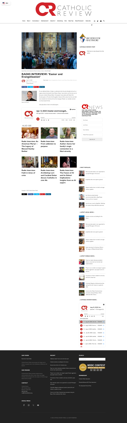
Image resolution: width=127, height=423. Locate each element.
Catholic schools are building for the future (59, 362)
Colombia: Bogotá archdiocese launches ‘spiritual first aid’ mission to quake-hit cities (95, 285)
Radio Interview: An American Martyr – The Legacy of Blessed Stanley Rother (30, 146)
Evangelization (55, 80)
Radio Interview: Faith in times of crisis (28, 172)
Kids (66, 20)
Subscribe (88, 20)
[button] (103, 21)
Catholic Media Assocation (84, 378)
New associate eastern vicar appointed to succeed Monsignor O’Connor (95, 225)
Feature (59, 80)
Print (24, 194)
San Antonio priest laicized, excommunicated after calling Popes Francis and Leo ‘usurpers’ (94, 197)
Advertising (60, 20)
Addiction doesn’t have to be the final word (59, 358)
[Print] (22, 194)
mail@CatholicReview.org (27, 393)
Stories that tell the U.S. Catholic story (58, 365)
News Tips (70, 20)
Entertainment (44, 20)
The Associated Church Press (85, 385)
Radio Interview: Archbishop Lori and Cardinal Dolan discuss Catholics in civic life (49, 175)
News (28, 20)
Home (23, 20)
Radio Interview (73, 80)
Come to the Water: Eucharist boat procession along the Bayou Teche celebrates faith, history (94, 292)
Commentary (35, 20)
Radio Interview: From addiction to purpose (48, 143)
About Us (52, 20)
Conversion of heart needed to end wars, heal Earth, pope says (95, 276)
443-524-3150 (24, 391)
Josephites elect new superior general (94, 179)
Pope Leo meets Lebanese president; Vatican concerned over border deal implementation (94, 261)
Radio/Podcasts (79, 20)
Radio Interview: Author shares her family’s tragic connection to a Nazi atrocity (67, 146)
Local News (64, 80)
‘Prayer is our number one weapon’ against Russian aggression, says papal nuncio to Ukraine (95, 269)
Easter (50, 80)
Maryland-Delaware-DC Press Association (87, 382)
